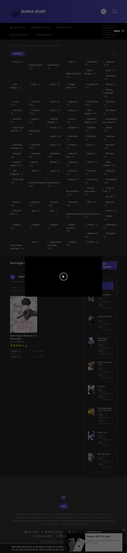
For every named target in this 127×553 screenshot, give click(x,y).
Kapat (117, 30)
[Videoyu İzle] (63, 277)
